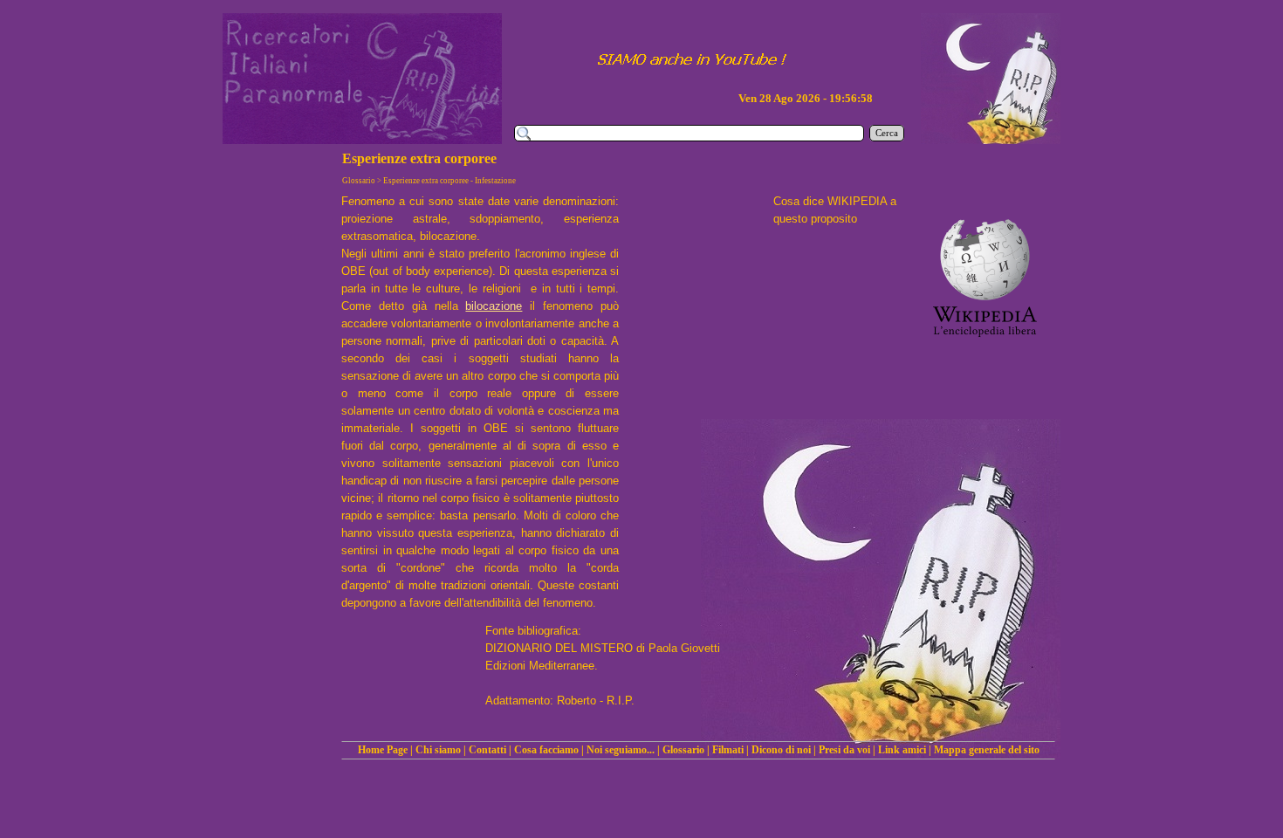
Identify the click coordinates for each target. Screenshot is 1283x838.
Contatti (487, 750)
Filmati (728, 750)
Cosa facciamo (546, 750)
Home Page (383, 750)
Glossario (683, 750)
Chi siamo (438, 750)
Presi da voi (844, 750)
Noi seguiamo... (621, 750)
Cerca (886, 133)
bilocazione (493, 306)
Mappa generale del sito (986, 750)
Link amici (902, 750)
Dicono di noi (781, 750)
